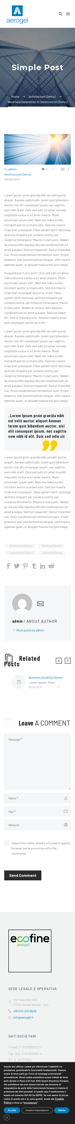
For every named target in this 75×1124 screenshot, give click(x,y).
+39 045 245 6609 (24, 1011)
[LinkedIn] (43, 566)
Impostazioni (30, 1102)
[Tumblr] (34, 566)
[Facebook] (8, 566)
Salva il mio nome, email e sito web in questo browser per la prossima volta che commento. (41, 848)
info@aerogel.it (23, 1017)
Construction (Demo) (21, 552)
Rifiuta (61, 1110)
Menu (68, 14)
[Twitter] (17, 566)
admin (12, 169)
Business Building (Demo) (45, 677)
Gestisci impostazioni (37, 1110)
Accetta (12, 1110)
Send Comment (22, 875)
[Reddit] (51, 566)
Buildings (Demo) (51, 545)
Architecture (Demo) (17, 174)
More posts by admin (30, 630)
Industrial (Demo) (52, 552)
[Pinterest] (25, 566)
